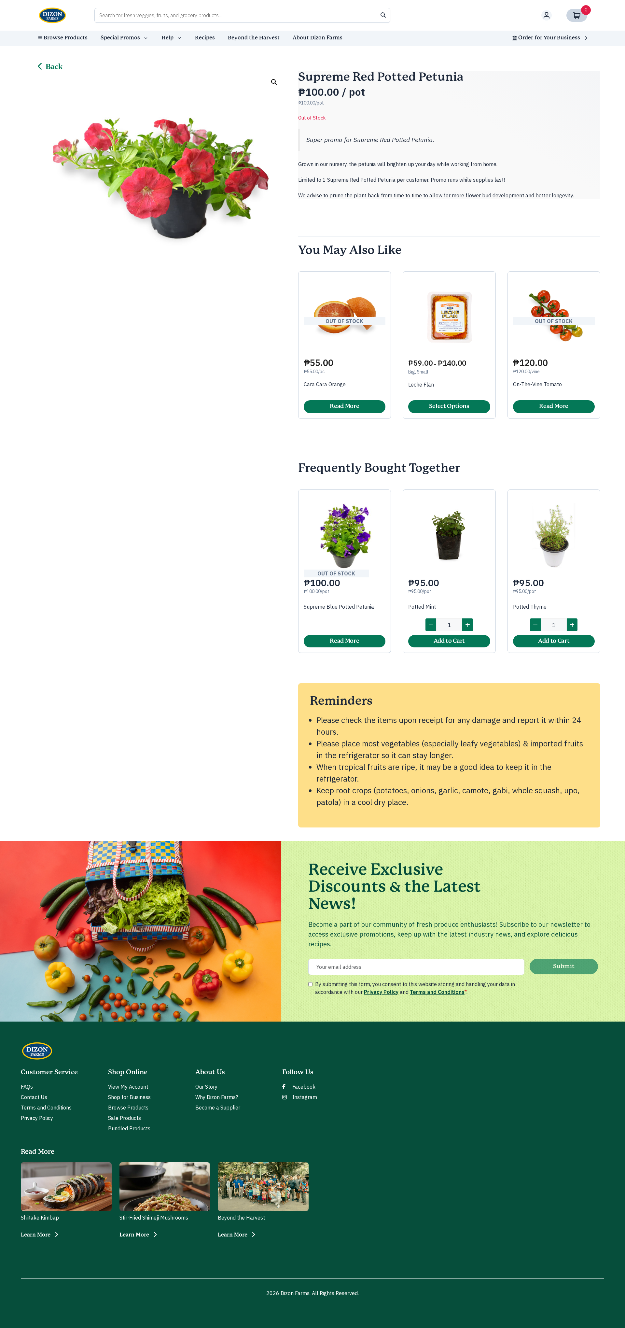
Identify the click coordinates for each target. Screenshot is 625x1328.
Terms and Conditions (437, 992)
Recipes (205, 37)
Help (167, 37)
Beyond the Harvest (254, 37)
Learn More (35, 1234)
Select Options (449, 406)
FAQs (27, 1086)
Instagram (304, 1097)
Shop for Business (129, 1097)
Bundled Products (129, 1128)
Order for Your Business (549, 37)
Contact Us (34, 1097)
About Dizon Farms (317, 37)
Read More (344, 406)
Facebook (303, 1086)
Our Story (206, 1086)
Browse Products (66, 37)
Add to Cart (449, 641)
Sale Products (124, 1118)
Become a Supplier (217, 1107)
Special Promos (120, 37)
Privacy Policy (381, 992)
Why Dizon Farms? (216, 1097)
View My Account (128, 1086)
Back (54, 66)
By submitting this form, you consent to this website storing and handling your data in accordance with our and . (415, 988)
